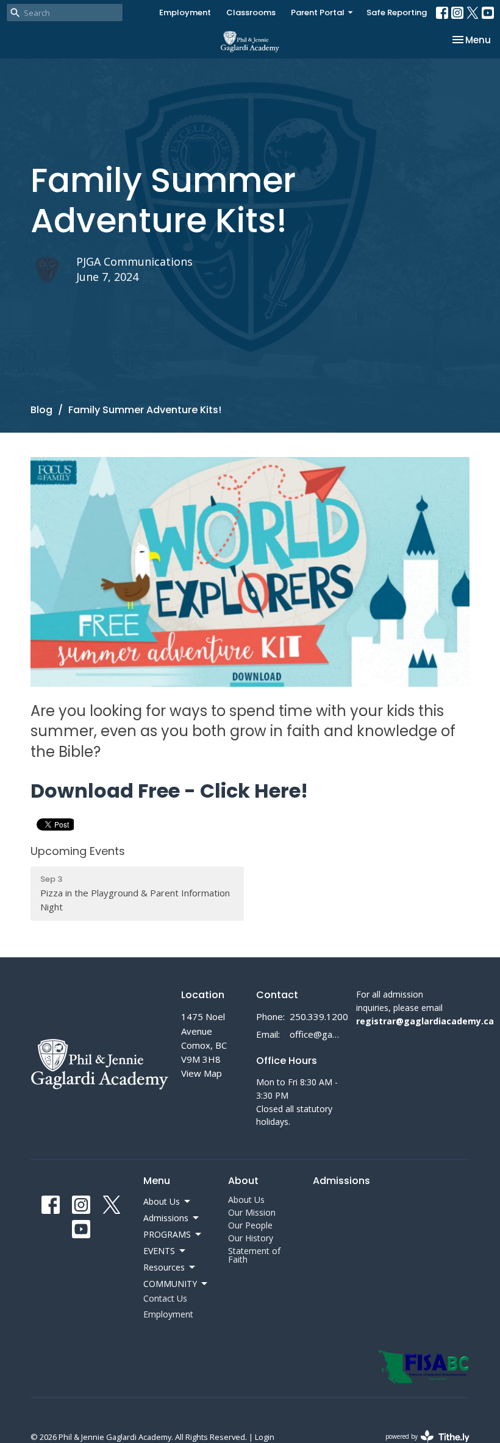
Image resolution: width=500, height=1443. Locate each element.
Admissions (341, 1181)
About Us (246, 1199)
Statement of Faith (254, 1255)
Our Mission (252, 1212)
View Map (201, 1073)
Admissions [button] (165, 1218)
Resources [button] (164, 1267)
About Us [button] (161, 1201)
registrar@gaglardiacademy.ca (425, 1021)
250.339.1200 (319, 1016)
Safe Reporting (396, 12)
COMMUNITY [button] (170, 1283)
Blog (41, 410)
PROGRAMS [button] (167, 1234)
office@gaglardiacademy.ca (317, 1034)
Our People (250, 1225)
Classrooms (251, 12)
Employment (185, 12)
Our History (250, 1238)
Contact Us (165, 1298)
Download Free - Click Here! (169, 790)
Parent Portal (318, 12)
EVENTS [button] (159, 1251)
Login (264, 1436)
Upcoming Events (77, 851)
